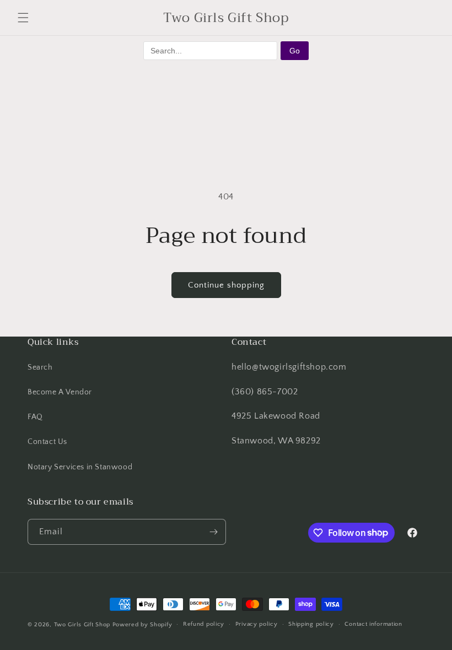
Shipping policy (311, 624)
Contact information (373, 624)
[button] (23, 18)
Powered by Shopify (142, 624)
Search (40, 367)
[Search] (376, 18)
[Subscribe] (213, 532)
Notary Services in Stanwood (80, 467)
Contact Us (47, 441)
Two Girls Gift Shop (82, 624)
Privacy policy (256, 624)
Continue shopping (226, 285)
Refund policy (203, 624)
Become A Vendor (60, 392)
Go (294, 50)
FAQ (35, 417)
